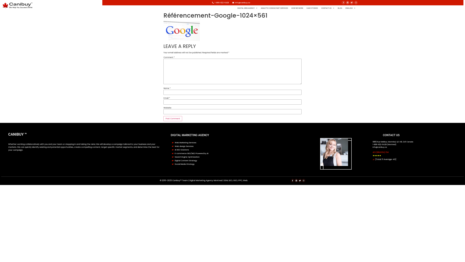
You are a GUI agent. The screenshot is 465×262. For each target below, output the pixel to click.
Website (167, 108)
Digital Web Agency (246, 8)
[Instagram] (356, 2)
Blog (340, 8)
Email (166, 98)
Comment (169, 57)
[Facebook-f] (343, 2)
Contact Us (326, 8)
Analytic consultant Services (274, 8)
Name (167, 88)
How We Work (297, 8)
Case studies (312, 8)
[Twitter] (351, 2)
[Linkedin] (347, 2)
